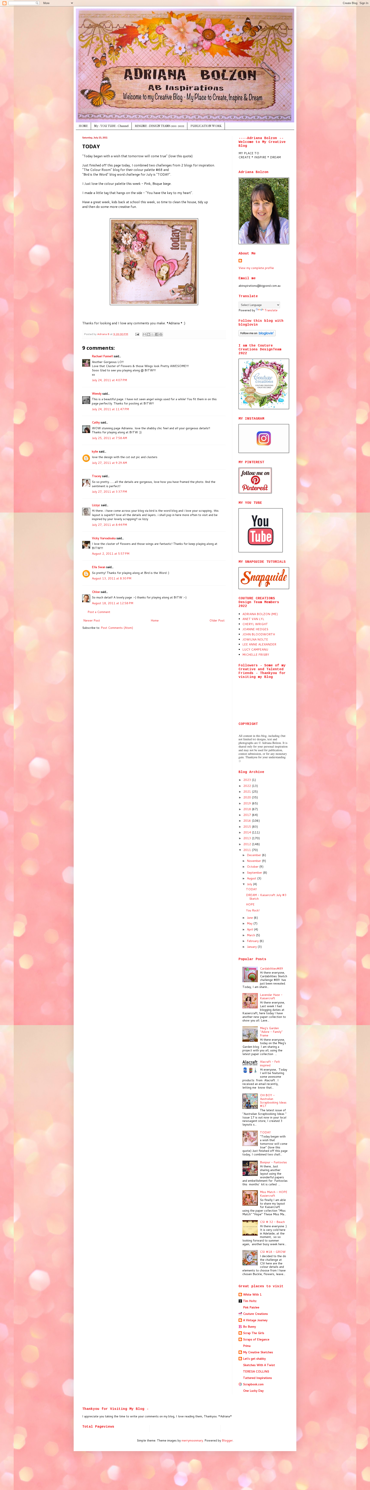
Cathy (96, 422)
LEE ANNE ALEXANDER (259, 644)
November (254, 861)
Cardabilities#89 (271, 968)
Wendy (96, 393)
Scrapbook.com (253, 1384)
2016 (247, 820)
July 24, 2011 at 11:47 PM (110, 409)
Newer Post (91, 620)
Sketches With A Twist (259, 1365)
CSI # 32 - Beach (272, 1222)
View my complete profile (256, 268)
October (253, 866)
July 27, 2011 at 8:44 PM (109, 525)
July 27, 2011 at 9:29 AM (109, 463)
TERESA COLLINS (256, 1371)
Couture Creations (255, 1314)
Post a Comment (99, 612)
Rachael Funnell (102, 356)
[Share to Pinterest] (161, 334)
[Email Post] (137, 334)
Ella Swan (98, 567)
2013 (247, 838)
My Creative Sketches (258, 1352)
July (250, 884)
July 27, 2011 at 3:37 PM (109, 491)
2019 (247, 803)
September (255, 872)
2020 (247, 797)
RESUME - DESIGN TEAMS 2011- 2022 (159, 126)
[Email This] (144, 334)
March (251, 935)
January (252, 947)
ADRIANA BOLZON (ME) (260, 614)
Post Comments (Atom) (117, 628)
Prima (247, 1346)
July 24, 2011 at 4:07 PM (109, 380)
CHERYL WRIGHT (255, 624)
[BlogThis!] (148, 334)
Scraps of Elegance (256, 1339)
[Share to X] (153, 334)
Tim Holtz (250, 1301)
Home (155, 620)
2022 (247, 786)
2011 (247, 850)
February (253, 941)
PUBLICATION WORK (206, 126)
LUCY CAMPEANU (255, 649)
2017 (247, 815)
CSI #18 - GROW (273, 1252)
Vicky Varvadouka (104, 538)
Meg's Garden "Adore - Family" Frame (271, 1031)
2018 (247, 809)
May (250, 923)
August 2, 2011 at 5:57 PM (110, 553)
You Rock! (253, 910)
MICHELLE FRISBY (255, 654)
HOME (83, 126)
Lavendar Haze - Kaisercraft (271, 997)
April (250, 929)
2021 (247, 791)
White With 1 (252, 1294)
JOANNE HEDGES (255, 629)
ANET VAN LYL (253, 619)
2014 (247, 832)
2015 (247, 826)
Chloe (96, 592)
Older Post (217, 620)
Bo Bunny (249, 1326)
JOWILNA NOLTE (255, 639)
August (252, 878)
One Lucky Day (253, 1391)
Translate (271, 310)
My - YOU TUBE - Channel (111, 126)
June (250, 917)
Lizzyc (96, 505)
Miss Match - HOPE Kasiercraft (273, 1194)
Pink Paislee (251, 1307)
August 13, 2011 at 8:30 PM (111, 578)
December (254, 855)
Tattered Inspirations (257, 1378)
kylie (95, 451)
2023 (247, 780)
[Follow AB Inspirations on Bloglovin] (257, 335)
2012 (247, 844)
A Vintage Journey (255, 1320)
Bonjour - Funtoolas (273, 1162)
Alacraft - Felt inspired (270, 1063)
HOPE (250, 904)
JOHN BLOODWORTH (258, 634)
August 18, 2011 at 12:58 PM (112, 603)
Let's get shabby (254, 1358)
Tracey (96, 476)
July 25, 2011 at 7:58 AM (109, 438)
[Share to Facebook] (157, 334)
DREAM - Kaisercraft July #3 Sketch (266, 897)
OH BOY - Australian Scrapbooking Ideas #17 (273, 1100)
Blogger (227, 1440)
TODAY (251, 889)
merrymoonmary (192, 1440)
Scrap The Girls (253, 1333)
